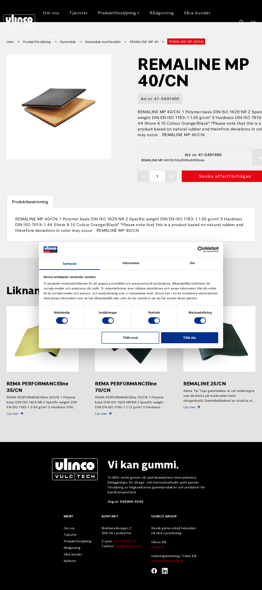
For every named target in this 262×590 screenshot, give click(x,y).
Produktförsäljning (119, 12)
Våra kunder (197, 12)
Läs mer (13, 413)
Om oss (51, 12)
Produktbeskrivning (30, 201)
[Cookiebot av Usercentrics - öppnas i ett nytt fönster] (201, 249)
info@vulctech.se (128, 546)
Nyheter (70, 560)
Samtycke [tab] (70, 263)
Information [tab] (131, 263)
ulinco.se (157, 546)
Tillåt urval (130, 337)
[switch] (108, 320)
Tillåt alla (189, 337)
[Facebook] (154, 571)
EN (253, 22)
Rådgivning (162, 12)
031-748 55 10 (125, 541)
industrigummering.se (167, 560)
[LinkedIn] (165, 571)
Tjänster (78, 12)
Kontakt (52, 34)
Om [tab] (192, 263)
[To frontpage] (19, 22)
